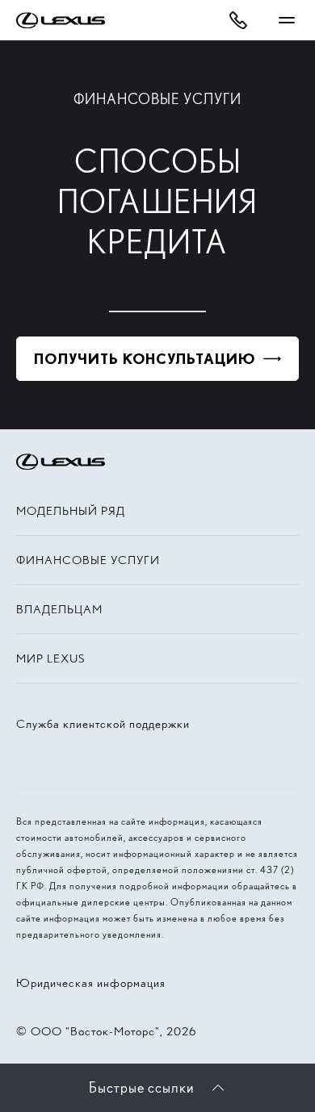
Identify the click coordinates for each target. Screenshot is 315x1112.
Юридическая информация (91, 983)
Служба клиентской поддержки (103, 724)
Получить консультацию (144, 358)
